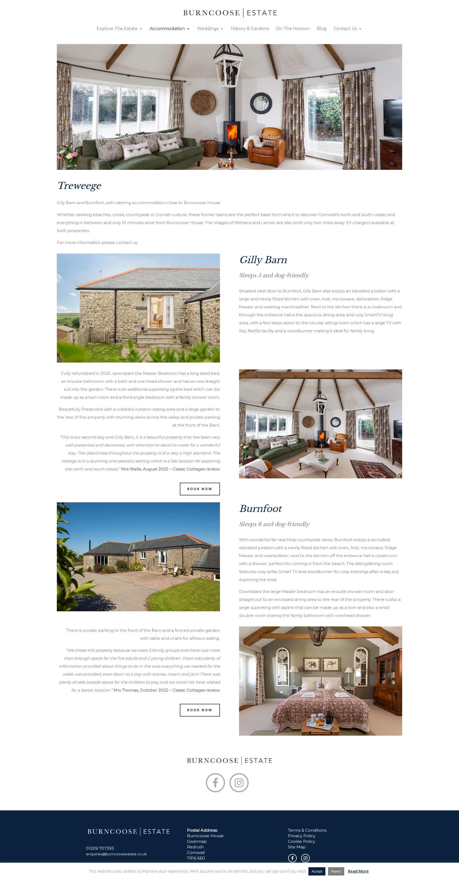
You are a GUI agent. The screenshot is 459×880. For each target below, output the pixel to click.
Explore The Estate (117, 29)
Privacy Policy (301, 835)
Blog (322, 29)
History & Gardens (250, 29)
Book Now (199, 489)
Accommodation (167, 29)
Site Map (297, 846)
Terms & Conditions (307, 830)
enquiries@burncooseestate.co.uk (116, 854)
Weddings (208, 29)
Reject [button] (336, 871)
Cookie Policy (301, 841)
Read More (358, 871)
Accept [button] (317, 871)
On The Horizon (293, 29)
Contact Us (345, 29)
